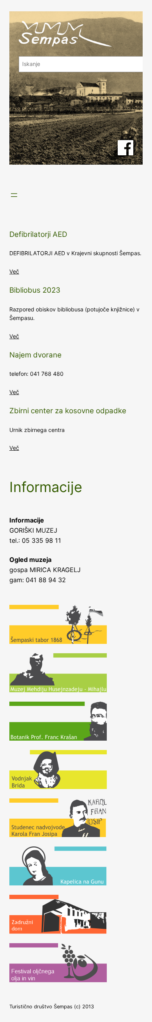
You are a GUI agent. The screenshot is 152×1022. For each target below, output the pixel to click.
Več (14, 271)
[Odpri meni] (14, 195)
